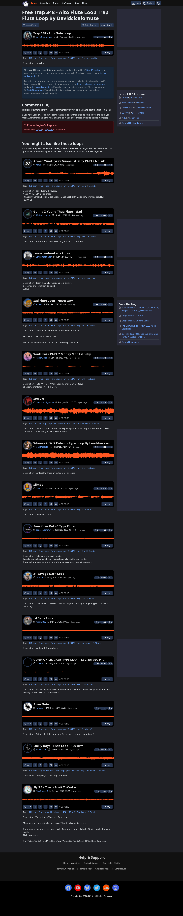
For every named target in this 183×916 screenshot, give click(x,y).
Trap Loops (44, 58)
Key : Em (81, 551)
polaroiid (40, 488)
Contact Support (91, 863)
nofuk (38, 164)
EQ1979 (125, 112)
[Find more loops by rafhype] (35, 724)
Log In (39, 129)
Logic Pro (91, 278)
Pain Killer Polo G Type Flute (54, 526)
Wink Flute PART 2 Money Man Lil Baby (62, 354)
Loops (34, 3)
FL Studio (92, 186)
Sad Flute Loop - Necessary (53, 300)
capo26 (39, 577)
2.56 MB (71, 58)
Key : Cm (81, 58)
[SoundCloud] (106, 887)
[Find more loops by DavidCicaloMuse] (35, 53)
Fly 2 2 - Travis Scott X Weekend (56, 787)
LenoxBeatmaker (44, 256)
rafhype (39, 708)
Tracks (56, 3)
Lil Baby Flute (43, 618)
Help (84, 3)
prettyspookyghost (45, 402)
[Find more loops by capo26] (35, 593)
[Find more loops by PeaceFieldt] (35, 765)
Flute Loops (56, 58)
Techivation (136, 97)
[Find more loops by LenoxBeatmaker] (35, 272)
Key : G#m (81, 186)
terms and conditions (42, 87)
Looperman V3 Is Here (132, 315)
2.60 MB (71, 729)
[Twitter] (96, 887)
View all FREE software (132, 123)
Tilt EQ (125, 97)
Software (66, 3)
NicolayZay (41, 622)
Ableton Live (92, 58)
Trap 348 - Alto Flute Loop (52, 33)
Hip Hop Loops (46, 423)
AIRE (124, 118)
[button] (158, 3)
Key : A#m (81, 236)
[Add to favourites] (45, 52)
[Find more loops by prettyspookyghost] (35, 418)
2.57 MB (71, 278)
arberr (39, 304)
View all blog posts (130, 342)
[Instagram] (115, 887)
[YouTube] (77, 887)
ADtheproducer (43, 215)
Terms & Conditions (66, 868)
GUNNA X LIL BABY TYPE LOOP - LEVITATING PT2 (68, 660)
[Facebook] (68, 887)
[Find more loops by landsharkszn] (35, 462)
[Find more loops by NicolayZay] (35, 638)
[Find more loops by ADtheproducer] (35, 231)
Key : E (80, 729)
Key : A (80, 509)
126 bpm (33, 58)
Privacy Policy (85, 868)
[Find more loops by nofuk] (35, 180)
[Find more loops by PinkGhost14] (35, 807)
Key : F (80, 684)
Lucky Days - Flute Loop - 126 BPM (58, 746)
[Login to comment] (51, 53)
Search (108, 25)
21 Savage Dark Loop (48, 574)
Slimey (38, 484)
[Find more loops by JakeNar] (35, 679)
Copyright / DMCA (111, 863)
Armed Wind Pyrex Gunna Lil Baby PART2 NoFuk (69, 161)
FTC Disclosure (119, 868)
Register (49, 129)
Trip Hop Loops (46, 770)
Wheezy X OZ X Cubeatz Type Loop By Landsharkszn (71, 443)
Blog (76, 3)
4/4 (64, 58)
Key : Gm (81, 325)
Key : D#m (85, 423)
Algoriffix (141, 102)
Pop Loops (44, 812)
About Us (75, 863)
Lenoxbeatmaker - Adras (51, 253)
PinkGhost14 (42, 791)
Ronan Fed (134, 118)
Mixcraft (88, 729)
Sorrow (38, 398)
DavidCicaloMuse (44, 37)
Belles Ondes (138, 112)
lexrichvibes (41, 357)
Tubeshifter (127, 107)
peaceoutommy (43, 530)
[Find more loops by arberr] (35, 320)
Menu (31, 25)
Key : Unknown (84, 643)
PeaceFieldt (41, 749)
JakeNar (39, 663)
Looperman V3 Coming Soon (135, 320)
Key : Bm (81, 468)
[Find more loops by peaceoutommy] (35, 546)
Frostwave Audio (143, 107)
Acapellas (45, 3)
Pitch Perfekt (128, 102)
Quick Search (90, 25)
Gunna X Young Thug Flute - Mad (57, 211)
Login (28, 52)
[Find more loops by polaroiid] (35, 504)
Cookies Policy (102, 868)
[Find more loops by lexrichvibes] (35, 373)
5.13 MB (71, 325)
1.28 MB (75, 423)
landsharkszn (42, 446)
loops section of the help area (91, 84)
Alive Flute (41, 704)
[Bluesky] (87, 887)
